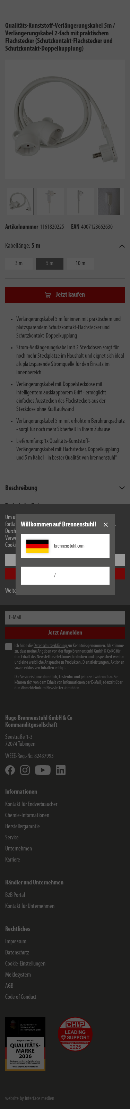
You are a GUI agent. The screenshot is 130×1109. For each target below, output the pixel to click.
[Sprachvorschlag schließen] (106, 525)
